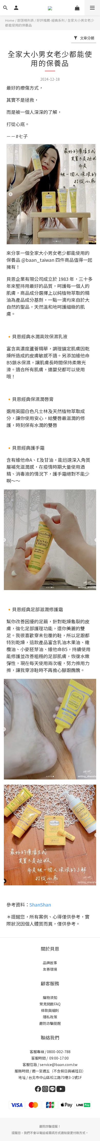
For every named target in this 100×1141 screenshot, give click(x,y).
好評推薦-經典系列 (51, 20)
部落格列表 (25, 20)
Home (9, 20)
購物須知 (50, 997)
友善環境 (50, 969)
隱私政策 (50, 1016)
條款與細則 (50, 1010)
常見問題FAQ (50, 1003)
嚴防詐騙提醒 (50, 1023)
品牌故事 (50, 962)
